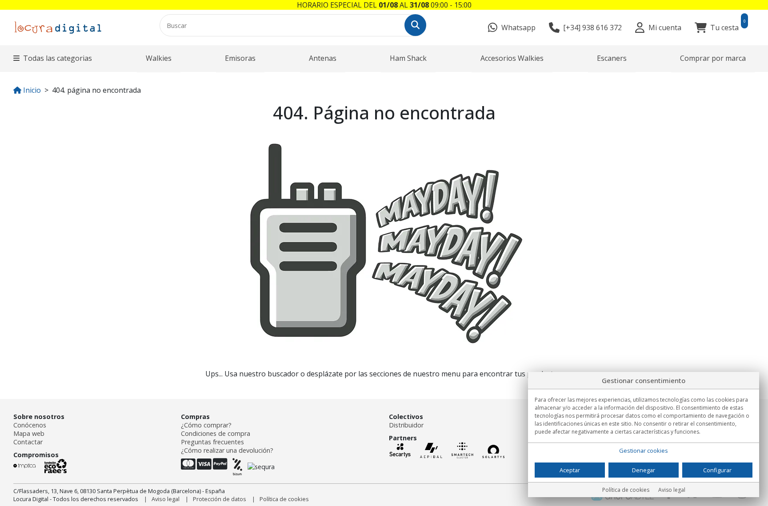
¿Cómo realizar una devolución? (227, 450)
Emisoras (240, 58)
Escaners (612, 58)
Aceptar (570, 470)
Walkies (159, 58)
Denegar (643, 470)
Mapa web (28, 433)
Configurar (717, 470)
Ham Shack (408, 58)
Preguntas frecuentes (212, 442)
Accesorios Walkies (512, 58)
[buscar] (415, 25)
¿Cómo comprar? (206, 425)
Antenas (322, 58)
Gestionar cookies (643, 451)
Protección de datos (219, 499)
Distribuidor (406, 425)
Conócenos (29, 425)
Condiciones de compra (215, 433)
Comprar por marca (713, 58)
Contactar (28, 442)
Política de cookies (284, 499)
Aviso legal (166, 499)
